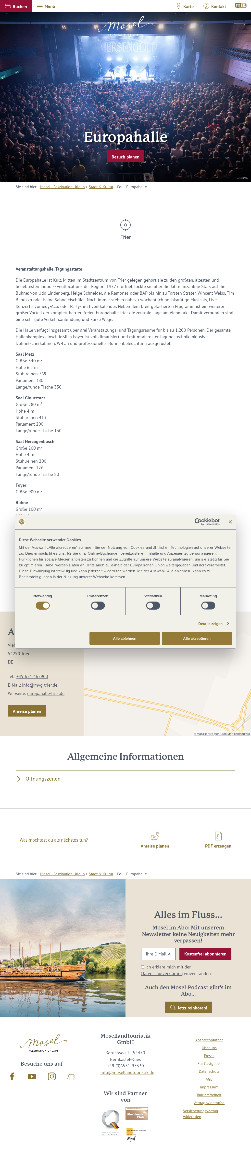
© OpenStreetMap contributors (229, 734)
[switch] (98, 605)
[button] (16, 6)
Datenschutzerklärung (162, 973)
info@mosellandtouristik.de (127, 1072)
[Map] (167, 674)
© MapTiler (201, 734)
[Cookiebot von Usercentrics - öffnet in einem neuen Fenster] (198, 521)
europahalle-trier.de (45, 693)
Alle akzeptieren (197, 638)
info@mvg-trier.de (39, 685)
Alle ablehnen (124, 638)
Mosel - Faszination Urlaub (62, 186)
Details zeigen (210, 623)
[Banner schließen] (230, 521)
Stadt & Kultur (101, 186)
